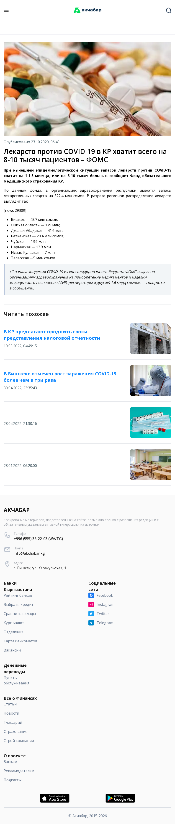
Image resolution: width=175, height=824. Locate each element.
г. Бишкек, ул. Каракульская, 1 (40, 567)
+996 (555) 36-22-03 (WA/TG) (38, 538)
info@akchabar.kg (29, 553)
